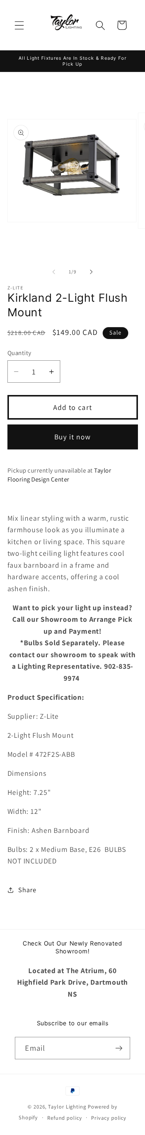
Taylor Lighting (67, 1106)
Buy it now (72, 437)
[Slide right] (91, 272)
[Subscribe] (119, 1048)
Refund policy (64, 1117)
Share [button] (27, 889)
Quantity (19, 353)
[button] (19, 25)
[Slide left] (53, 272)
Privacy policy (108, 1117)
